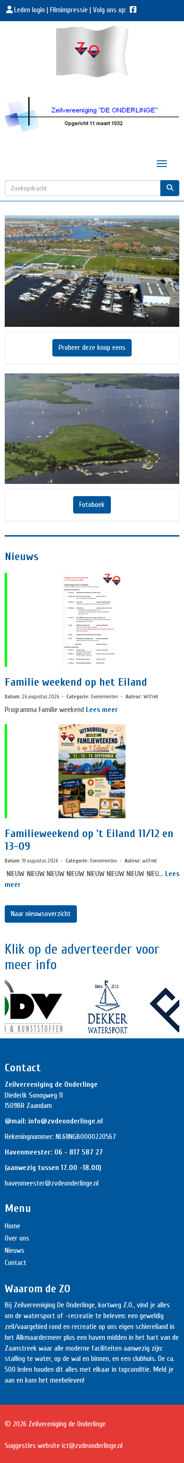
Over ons (17, 1238)
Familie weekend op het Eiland (76, 682)
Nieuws (15, 1250)
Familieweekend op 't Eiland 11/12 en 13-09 (89, 839)
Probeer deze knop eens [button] (92, 347)
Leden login (30, 10)
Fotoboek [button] (92, 504)
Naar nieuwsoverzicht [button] (41, 913)
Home (12, 1226)
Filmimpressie (69, 10)
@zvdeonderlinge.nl (72, 1183)
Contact (15, 1262)
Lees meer (102, 709)
